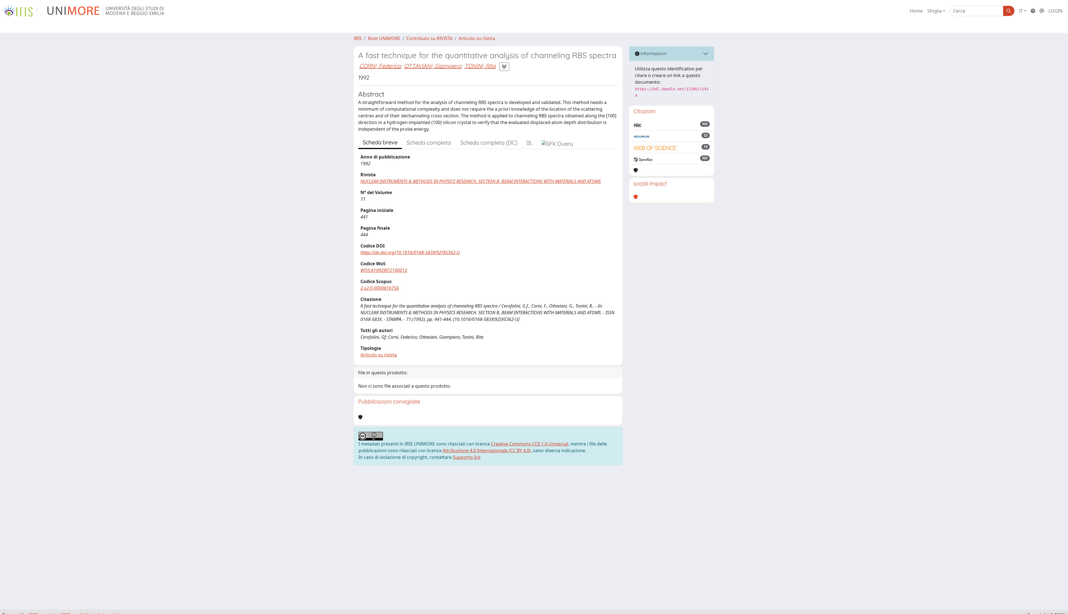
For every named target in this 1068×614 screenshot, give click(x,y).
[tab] (529, 142)
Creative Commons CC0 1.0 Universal (529, 444)
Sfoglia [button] (934, 11)
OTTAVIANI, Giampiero (432, 65)
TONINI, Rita (480, 65)
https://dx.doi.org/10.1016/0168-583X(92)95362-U (410, 252)
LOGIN (1055, 11)
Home (916, 11)
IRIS (358, 38)
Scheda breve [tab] (380, 142)
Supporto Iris (467, 457)
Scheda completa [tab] (429, 142)
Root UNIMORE (384, 38)
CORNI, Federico (380, 65)
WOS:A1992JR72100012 (383, 270)
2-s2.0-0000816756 (379, 288)
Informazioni (652, 53)
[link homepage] (20, 11)
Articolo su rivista (477, 38)
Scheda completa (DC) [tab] (488, 142)
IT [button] (1021, 11)
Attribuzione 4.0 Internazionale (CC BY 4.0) (486, 450)
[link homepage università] (106, 11)
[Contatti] (1041, 10)
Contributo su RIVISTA (429, 38)
